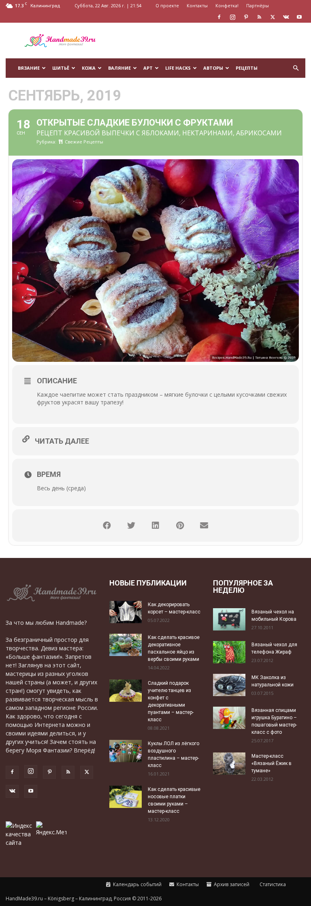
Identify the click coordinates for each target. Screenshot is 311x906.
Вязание (29, 68)
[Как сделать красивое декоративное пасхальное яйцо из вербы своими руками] (125, 645)
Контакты (197, 5)
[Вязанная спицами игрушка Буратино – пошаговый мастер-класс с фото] (229, 718)
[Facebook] (219, 17)
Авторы (213, 68)
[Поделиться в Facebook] (107, 525)
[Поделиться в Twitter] (131, 525)
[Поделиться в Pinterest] (180, 525)
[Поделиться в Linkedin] (155, 525)
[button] (295, 68)
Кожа (89, 68)
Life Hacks (178, 68)
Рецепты (247, 68)
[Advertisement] (210, 40)
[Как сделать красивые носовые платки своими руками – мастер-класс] (125, 797)
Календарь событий (137, 884)
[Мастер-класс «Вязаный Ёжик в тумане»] (229, 763)
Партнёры (257, 5)
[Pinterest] (246, 17)
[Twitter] (272, 17)
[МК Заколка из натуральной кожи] (229, 685)
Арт (148, 68)
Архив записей (231, 884)
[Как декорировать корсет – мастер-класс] (125, 612)
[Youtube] (299, 17)
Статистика (272, 884)
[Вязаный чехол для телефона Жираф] (229, 652)
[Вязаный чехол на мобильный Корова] (229, 619)
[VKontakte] (286, 17)
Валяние (119, 68)
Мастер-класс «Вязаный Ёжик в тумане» (271, 763)
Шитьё (60, 68)
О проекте (167, 5)
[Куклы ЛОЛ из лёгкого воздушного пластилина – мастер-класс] (125, 751)
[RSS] (259, 17)
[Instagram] (232, 17)
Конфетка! (227, 5)
